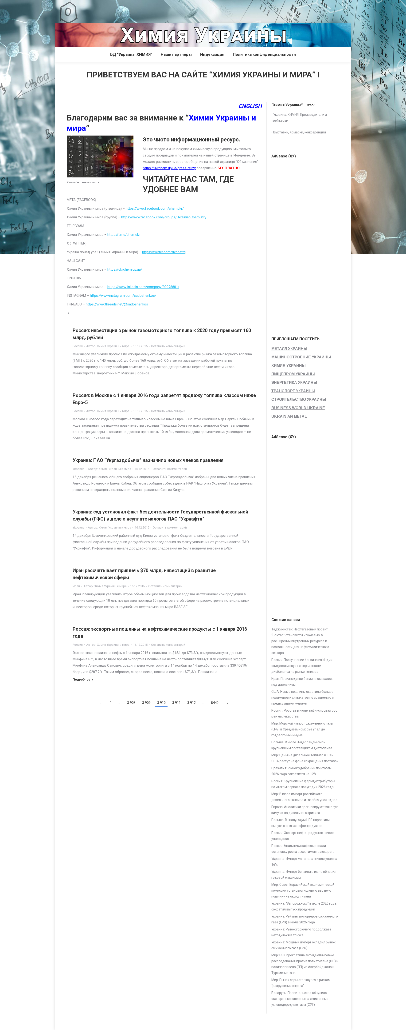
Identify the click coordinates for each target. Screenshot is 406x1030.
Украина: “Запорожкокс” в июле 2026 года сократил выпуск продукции (303, 906)
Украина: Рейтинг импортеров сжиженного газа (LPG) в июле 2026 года (304, 919)
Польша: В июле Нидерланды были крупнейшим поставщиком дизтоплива (301, 745)
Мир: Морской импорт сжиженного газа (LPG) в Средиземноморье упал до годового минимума (302, 729)
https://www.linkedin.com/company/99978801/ (143, 287)
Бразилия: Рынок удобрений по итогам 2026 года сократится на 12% (301, 771)
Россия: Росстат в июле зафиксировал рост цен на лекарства (305, 713)
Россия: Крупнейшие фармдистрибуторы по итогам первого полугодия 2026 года (303, 784)
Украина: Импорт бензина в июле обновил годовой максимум (303, 874)
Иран (76, 586)
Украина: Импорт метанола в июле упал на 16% (304, 861)
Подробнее (81, 679)
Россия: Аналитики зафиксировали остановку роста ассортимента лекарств (303, 849)
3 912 (191, 703)
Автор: (107, 346)
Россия (78, 346)
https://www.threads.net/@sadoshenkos (117, 304)
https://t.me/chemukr (123, 234)
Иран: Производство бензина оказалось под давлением (302, 681)
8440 (215, 703)
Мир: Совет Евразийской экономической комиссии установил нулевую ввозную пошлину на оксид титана (302, 890)
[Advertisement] (85, 10)
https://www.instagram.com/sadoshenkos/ (123, 295)
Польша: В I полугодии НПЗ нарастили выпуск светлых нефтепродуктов (300, 823)
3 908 (131, 703)
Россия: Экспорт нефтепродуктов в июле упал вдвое (303, 836)
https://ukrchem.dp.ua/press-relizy (169, 168)
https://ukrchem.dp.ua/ (124, 269)
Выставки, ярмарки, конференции (299, 132)
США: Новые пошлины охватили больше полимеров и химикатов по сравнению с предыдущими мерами (302, 697)
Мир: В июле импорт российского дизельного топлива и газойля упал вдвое (304, 797)
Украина (78, 469)
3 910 (161, 703)
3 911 (176, 703)
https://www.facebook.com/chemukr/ (155, 208)
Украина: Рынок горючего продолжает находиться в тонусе (301, 932)
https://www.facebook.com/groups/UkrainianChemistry (163, 217)
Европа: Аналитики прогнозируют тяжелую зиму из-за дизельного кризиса (305, 810)
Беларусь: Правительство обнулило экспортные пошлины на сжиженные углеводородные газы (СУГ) (299, 998)
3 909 (146, 703)
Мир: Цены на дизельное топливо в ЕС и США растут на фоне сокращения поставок (304, 758)
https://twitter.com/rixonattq (164, 252)
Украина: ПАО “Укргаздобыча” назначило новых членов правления (148, 460)
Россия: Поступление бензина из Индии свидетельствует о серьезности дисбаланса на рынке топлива (301, 665)
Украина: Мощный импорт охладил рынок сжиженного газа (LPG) (303, 945)
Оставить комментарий (168, 346)
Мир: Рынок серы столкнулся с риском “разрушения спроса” (300, 983)
